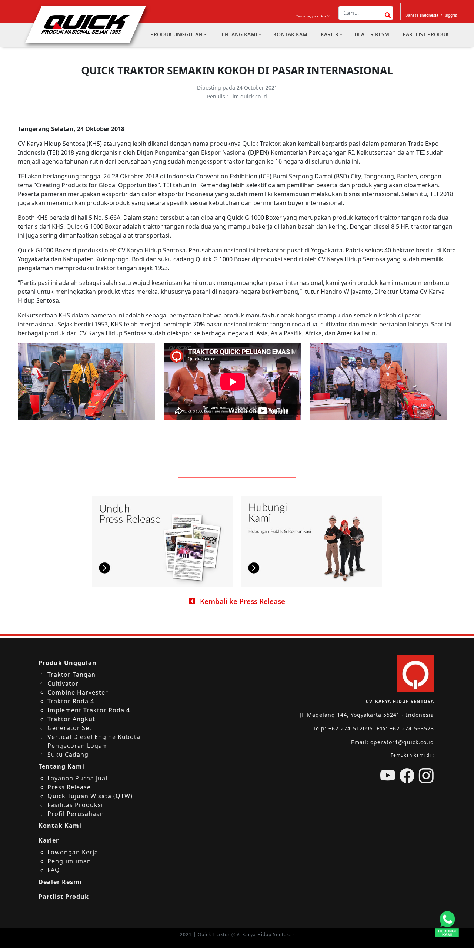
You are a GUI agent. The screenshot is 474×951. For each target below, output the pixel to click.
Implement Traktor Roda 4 (88, 710)
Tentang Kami (237, 34)
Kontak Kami (291, 34)
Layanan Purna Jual (77, 778)
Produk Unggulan (176, 34)
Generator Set (69, 728)
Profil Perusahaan (75, 814)
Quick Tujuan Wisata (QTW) (90, 796)
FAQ (53, 870)
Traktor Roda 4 (70, 701)
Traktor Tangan (71, 675)
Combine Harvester (77, 692)
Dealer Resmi (372, 34)
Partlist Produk (426, 34)
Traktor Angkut (71, 719)
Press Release (69, 787)
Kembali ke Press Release (241, 601)
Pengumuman (69, 861)
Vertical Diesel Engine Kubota (93, 737)
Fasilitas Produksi (75, 805)
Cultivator (63, 683)
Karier (329, 34)
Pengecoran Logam (77, 746)
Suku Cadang (68, 754)
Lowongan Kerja (72, 852)
